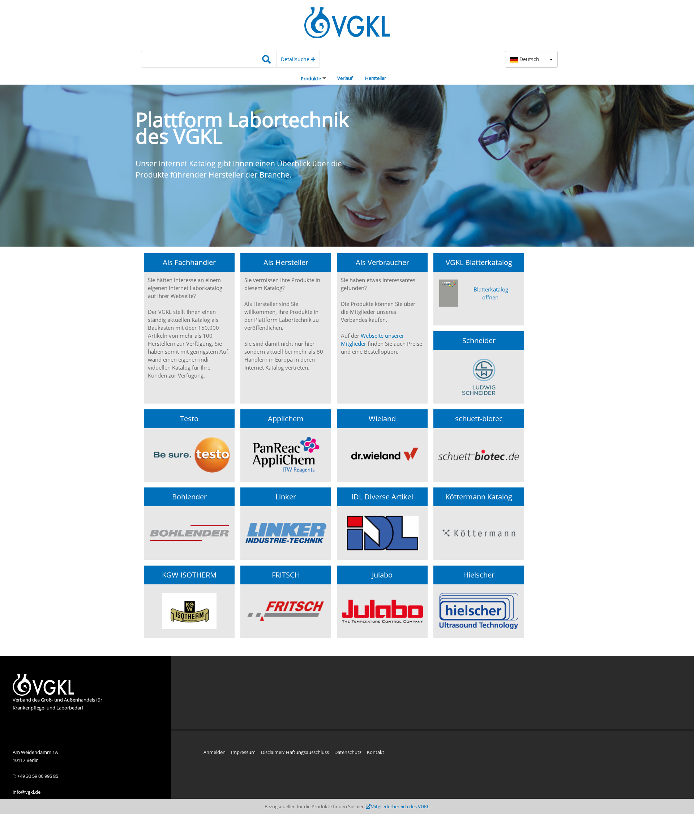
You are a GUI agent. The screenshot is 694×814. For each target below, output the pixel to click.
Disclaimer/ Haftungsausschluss (295, 752)
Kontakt (375, 752)
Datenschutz (347, 752)
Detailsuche (296, 59)
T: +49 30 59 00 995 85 (35, 776)
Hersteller (375, 78)
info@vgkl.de (26, 792)
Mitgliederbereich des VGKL (399, 806)
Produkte (311, 78)
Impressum (243, 752)
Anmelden (215, 752)
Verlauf (344, 78)
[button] (531, 59)
